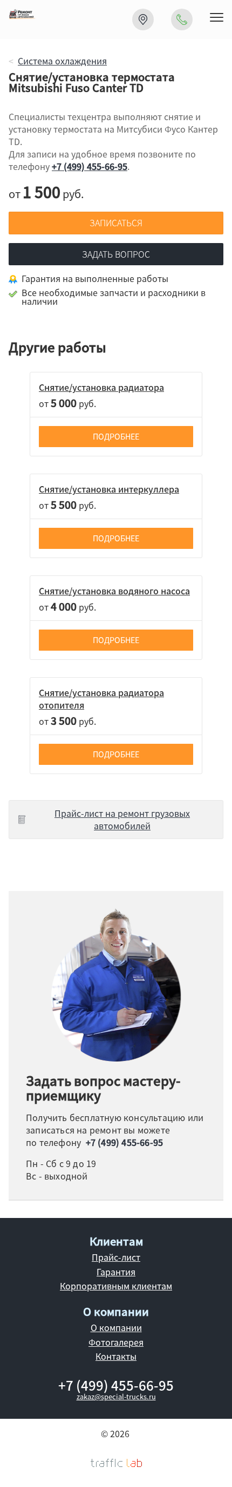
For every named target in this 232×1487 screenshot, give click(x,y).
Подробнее (116, 436)
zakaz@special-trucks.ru (116, 1396)
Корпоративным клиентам (116, 1285)
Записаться (116, 222)
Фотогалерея (116, 1341)
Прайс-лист (116, 1256)
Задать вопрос (116, 253)
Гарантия (116, 1271)
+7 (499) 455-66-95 (89, 166)
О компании (116, 1327)
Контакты (116, 1356)
